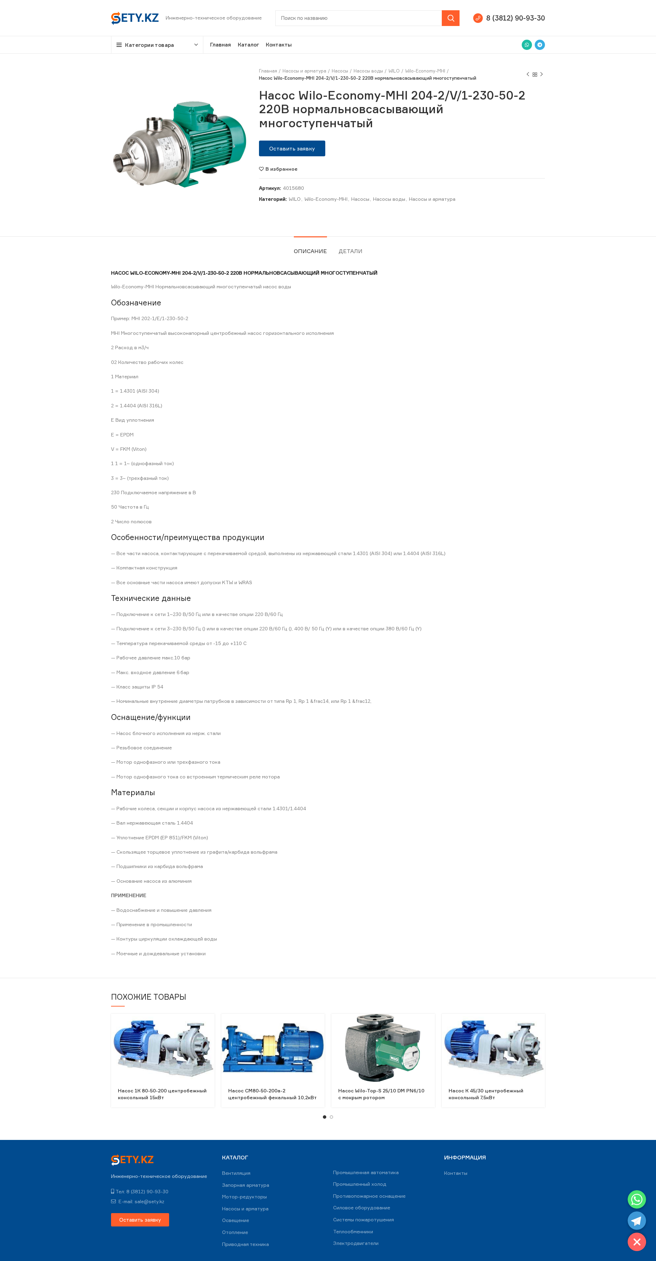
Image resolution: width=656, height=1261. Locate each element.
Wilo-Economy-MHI (425, 71)
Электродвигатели (356, 1243)
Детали (351, 251)
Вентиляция (236, 1173)
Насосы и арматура (304, 71)
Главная (268, 71)
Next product (541, 74)
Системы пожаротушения (363, 1219)
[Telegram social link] (540, 45)
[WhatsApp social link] (527, 45)
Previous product (527, 74)
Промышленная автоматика (366, 1172)
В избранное (281, 169)
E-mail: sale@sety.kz (140, 1201)
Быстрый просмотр (209, 1025)
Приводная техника (245, 1244)
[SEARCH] (451, 18)
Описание (310, 251)
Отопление (235, 1232)
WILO (394, 71)
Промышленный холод (359, 1184)
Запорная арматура (245, 1185)
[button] (292, 148)
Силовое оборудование (361, 1207)
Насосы (340, 71)
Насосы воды (368, 71)
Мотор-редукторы (244, 1196)
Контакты (455, 1173)
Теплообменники (353, 1231)
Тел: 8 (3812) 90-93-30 (141, 1191)
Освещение (235, 1220)
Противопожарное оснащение (369, 1196)
